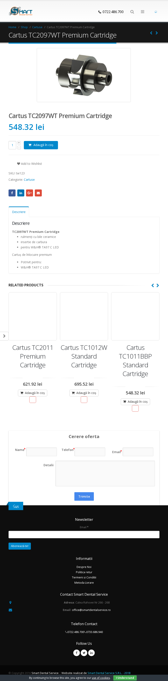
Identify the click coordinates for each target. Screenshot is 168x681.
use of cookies (101, 678)
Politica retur (84, 572)
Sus (16, 506)
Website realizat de (95, 673)
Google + (29, 192)
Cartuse (29, 179)
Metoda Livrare (84, 583)
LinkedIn (20, 192)
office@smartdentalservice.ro (91, 610)
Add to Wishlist (31, 164)
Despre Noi (84, 567)
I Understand (125, 678)
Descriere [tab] (19, 212)
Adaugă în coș (43, 145)
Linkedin (91, 653)
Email (38, 192)
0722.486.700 (75, 632)
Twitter (84, 653)
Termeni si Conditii (84, 577)
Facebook (12, 192)
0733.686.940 (94, 632)
